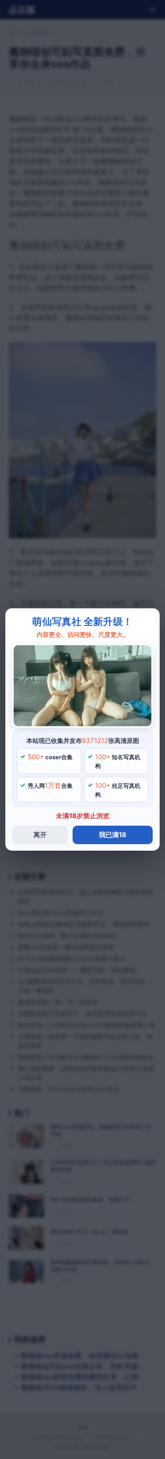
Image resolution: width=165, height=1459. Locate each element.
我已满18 (112, 835)
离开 (40, 835)
